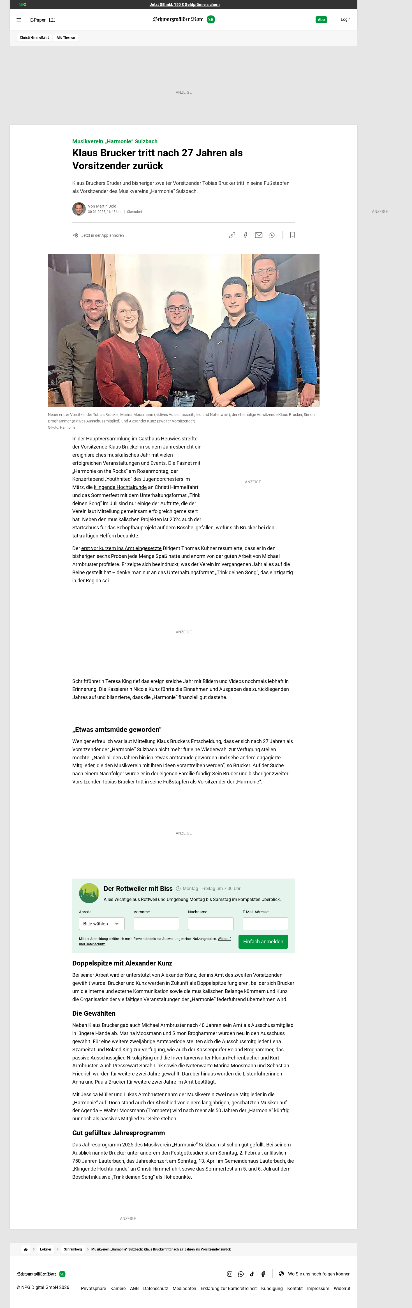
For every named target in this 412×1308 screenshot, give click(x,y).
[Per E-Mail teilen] (258, 235)
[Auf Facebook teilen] (245, 235)
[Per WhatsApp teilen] (272, 235)
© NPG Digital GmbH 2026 (43, 1287)
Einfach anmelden (263, 941)
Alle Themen (66, 38)
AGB (134, 1288)
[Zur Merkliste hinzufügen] (291, 235)
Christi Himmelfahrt (34, 38)
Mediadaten (184, 1288)
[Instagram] (229, 1273)
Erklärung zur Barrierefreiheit (229, 1288)
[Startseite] (26, 1249)
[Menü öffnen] (19, 20)
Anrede (85, 912)
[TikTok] (252, 1273)
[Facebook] (263, 1273)
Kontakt (295, 1288)
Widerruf (342, 1288)
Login (346, 19)
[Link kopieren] (232, 235)
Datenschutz (155, 1288)
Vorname (142, 912)
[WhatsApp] (241, 1273)
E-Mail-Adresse (256, 912)
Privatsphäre (93, 1288)
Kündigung (272, 1288)
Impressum (318, 1288)
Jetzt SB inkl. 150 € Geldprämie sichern (185, 4)
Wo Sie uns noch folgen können (319, 1274)
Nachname (197, 912)
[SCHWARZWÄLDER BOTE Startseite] (183, 19)
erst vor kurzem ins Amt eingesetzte (121, 548)
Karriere (118, 1288)
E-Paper (37, 20)
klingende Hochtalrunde (120, 487)
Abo (321, 19)
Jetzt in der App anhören (102, 235)
